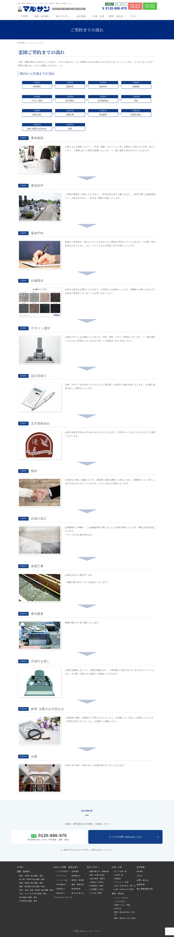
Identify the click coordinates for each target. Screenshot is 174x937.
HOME (24, 16)
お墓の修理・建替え (97, 878)
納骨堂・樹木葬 (78, 880)
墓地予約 (103, 84)
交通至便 (75, 871)
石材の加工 (37, 112)
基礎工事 (70, 112)
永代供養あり (61, 884)
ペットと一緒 (61, 880)
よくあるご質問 (96, 893)
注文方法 (117, 908)
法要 (70, 126)
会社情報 (81, 16)
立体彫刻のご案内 (97, 886)
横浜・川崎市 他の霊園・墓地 (31, 876)
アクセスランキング (63, 897)
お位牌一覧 (118, 875)
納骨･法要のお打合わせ (37, 126)
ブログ (133, 16)
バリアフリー (61, 876)
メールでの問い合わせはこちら (125, 837)
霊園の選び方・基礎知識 (99, 871)
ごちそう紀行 (119, 901)
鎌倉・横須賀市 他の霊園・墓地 (32, 886)
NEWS (140, 871)
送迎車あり (60, 889)
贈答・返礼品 (116, 16)
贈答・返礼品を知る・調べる (125, 913)
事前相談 (37, 84)
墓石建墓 (103, 112)
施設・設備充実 (78, 884)
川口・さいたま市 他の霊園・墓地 (32, 894)
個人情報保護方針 (145, 889)
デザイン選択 (37, 98)
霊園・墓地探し (24, 871)
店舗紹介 (117, 878)
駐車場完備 (76, 889)
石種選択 (136, 84)
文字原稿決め (103, 98)
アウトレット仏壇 (121, 882)
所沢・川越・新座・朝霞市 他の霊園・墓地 (36, 890)
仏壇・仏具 (98, 16)
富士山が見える (78, 893)
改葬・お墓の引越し (97, 875)
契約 (136, 98)
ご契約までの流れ (97, 882)
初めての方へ (93, 867)
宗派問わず (76, 876)
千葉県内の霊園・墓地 (28, 901)
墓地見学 (70, 84)
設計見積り (70, 98)
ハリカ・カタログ (121, 898)
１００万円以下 (62, 871)
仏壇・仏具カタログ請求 (124, 889)
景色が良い (60, 893)
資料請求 (141, 884)
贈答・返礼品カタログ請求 (125, 918)
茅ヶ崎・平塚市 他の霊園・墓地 (32, 879)
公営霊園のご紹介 (97, 889)
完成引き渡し (136, 112)
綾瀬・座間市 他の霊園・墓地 (31, 883)
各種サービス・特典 (122, 905)
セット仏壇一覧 (120, 871)
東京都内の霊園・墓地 (28, 897)
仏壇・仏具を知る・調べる (125, 886)
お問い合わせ (135, 6)
